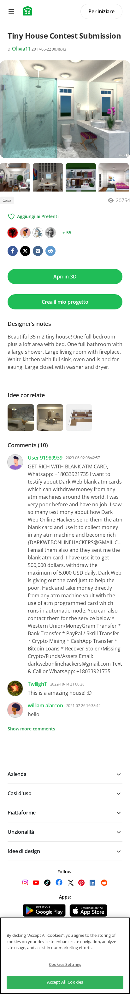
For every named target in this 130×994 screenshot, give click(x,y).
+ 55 (66, 232)
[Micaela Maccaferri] (50, 233)
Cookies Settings (65, 964)
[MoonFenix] (38, 233)
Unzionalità (21, 831)
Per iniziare (101, 11)
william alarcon (45, 705)
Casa (7, 200)
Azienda (17, 774)
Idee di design (24, 851)
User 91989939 (45, 457)
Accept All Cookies (65, 982)
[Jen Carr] (25, 233)
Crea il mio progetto (65, 301)
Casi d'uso (19, 793)
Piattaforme (22, 812)
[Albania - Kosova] (13, 233)
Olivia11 (21, 48)
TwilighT (37, 683)
